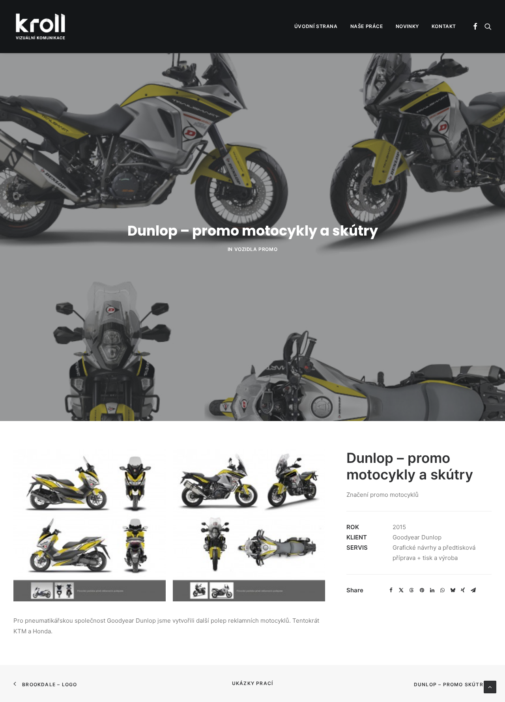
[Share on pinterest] (421, 590)
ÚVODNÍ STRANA (316, 26)
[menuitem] (316, 26)
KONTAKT (444, 26)
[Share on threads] (411, 590)
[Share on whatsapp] (442, 590)
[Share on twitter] (401, 590)
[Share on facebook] (391, 590)
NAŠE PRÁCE (366, 26)
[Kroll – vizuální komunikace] (40, 26)
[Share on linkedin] (432, 590)
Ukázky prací (252, 683)
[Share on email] (473, 590)
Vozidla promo (256, 249)
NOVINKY (407, 26)
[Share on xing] (463, 590)
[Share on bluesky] (452, 590)
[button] (475, 26)
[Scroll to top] (490, 686)
